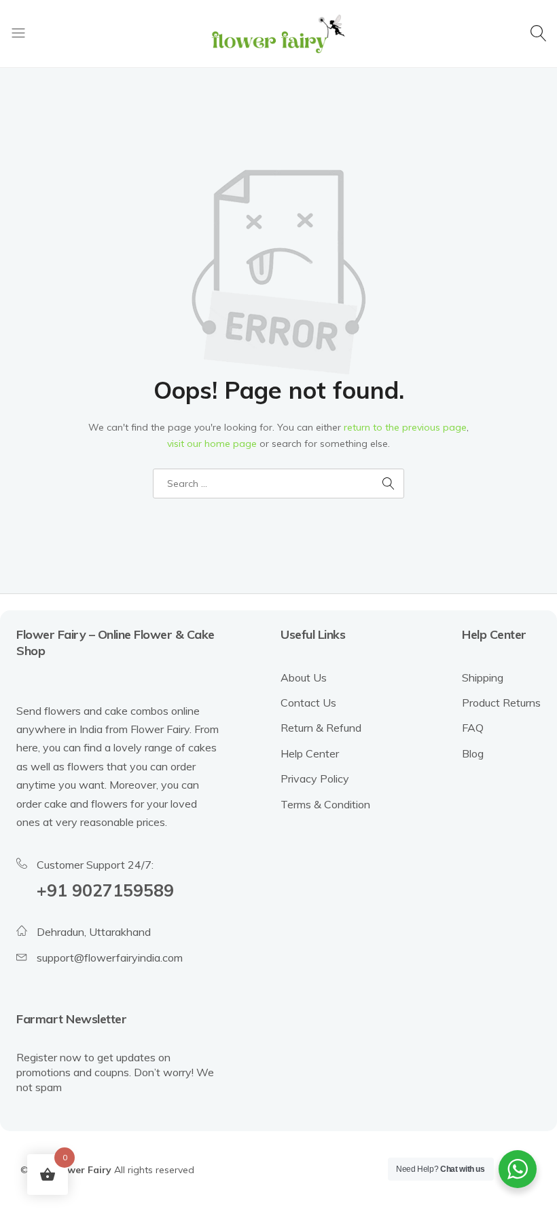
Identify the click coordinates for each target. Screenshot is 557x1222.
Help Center (310, 753)
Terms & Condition (325, 804)
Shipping (482, 677)
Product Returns (501, 702)
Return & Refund (321, 727)
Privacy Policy (315, 778)
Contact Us (308, 702)
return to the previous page (405, 427)
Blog (473, 753)
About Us (304, 677)
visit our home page (212, 443)
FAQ (473, 727)
